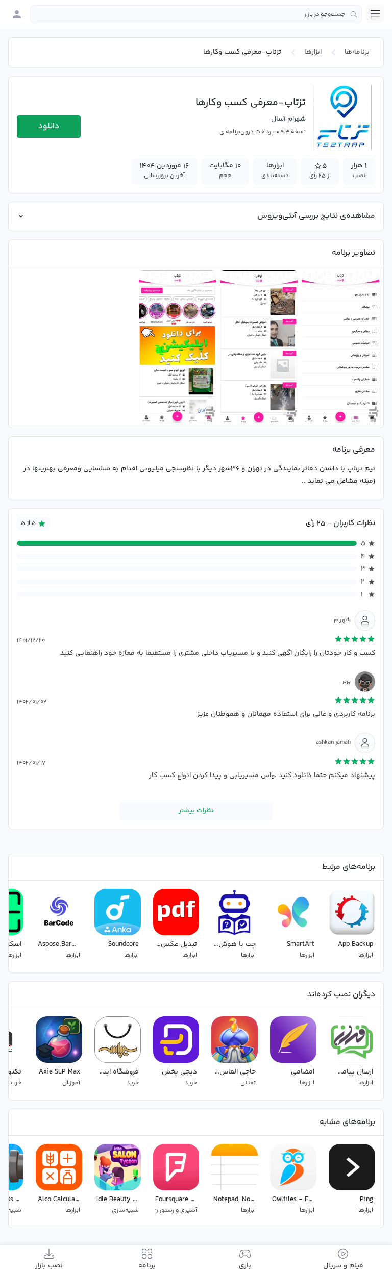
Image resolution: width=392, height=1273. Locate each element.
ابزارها (313, 52)
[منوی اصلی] (375, 14)
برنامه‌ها (357, 52)
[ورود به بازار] (17, 14)
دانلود (48, 126)
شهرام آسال (288, 119)
